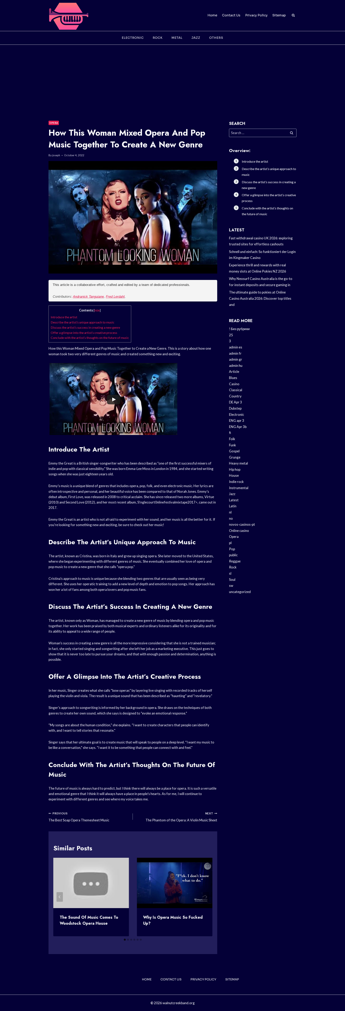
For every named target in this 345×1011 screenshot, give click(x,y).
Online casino (239, 530)
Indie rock (236, 482)
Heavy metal (238, 463)
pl (230, 543)
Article (234, 371)
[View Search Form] (293, 15)
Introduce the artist (64, 317)
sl (230, 573)
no (231, 518)
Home (212, 15)
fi (230, 433)
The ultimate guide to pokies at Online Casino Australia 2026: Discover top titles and (260, 298)
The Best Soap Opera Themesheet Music (79, 817)
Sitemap (279, 15)
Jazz (195, 38)
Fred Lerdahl (115, 297)
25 (231, 335)
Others (216, 38)
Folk (232, 439)
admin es (235, 347)
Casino (234, 384)
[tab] (125, 940)
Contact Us (231, 15)
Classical (235, 390)
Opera (53, 122)
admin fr (235, 353)
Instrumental (238, 488)
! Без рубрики (239, 329)
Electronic (133, 38)
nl (230, 512)
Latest (234, 500)
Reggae (235, 561)
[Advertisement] (172, 75)
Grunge (234, 457)
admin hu (235, 365)
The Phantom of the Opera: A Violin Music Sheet (181, 817)
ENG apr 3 (236, 420)
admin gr (235, 359)
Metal (177, 38)
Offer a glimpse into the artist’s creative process (84, 332)
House (234, 475)
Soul (232, 579)
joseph (56, 155)
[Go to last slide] (60, 897)
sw (231, 585)
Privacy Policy (256, 15)
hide (97, 310)
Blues (233, 378)
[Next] (206, 897)
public (233, 555)
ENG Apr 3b (238, 427)
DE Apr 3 (235, 402)
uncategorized (240, 592)
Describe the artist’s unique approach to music (82, 322)
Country (235, 396)
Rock (158, 38)
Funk (232, 445)
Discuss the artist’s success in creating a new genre (85, 327)
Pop (232, 549)
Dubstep (235, 408)
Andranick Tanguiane (88, 297)
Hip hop (234, 469)
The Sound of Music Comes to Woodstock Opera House (89, 920)
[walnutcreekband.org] (68, 15)
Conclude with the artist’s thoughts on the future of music (90, 337)
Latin (232, 506)
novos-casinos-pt (242, 524)
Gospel (234, 451)
